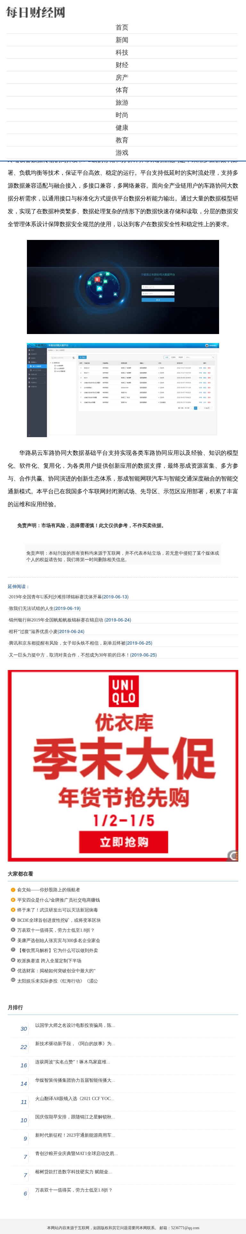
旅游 (122, 102)
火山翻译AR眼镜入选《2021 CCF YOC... (74, 1098)
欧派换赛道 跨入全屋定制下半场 (49, 960)
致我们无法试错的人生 (31, 608)
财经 (122, 64)
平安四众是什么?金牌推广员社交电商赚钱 (58, 900)
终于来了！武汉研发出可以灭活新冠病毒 (57, 910)
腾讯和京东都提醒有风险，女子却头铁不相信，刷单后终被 (67, 643)
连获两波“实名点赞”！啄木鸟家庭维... (72, 1062)
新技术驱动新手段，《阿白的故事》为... (75, 1043)
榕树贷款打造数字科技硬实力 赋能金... (73, 1171)
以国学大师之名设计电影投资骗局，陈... (75, 1025)
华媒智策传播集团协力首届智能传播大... (75, 1080)
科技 (122, 52)
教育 (122, 140)
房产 (122, 77)
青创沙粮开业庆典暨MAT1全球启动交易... (76, 1153)
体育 (122, 89)
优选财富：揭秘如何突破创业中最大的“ (56, 970)
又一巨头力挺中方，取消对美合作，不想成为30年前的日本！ (69, 655)
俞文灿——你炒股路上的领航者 (48, 889)
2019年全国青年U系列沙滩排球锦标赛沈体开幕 (55, 597)
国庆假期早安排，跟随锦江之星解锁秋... (75, 1117)
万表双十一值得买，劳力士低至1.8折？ (56, 930)
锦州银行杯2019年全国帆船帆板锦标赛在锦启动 (56, 620)
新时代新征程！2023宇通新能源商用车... (75, 1135)
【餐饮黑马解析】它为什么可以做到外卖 (57, 950)
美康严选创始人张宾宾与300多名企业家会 (58, 940)
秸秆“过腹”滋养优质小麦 (33, 631)
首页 (122, 27)
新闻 (122, 39)
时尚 (122, 115)
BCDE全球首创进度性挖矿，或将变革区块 (59, 920)
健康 (122, 127)
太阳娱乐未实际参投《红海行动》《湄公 (57, 981)
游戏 (122, 152)
